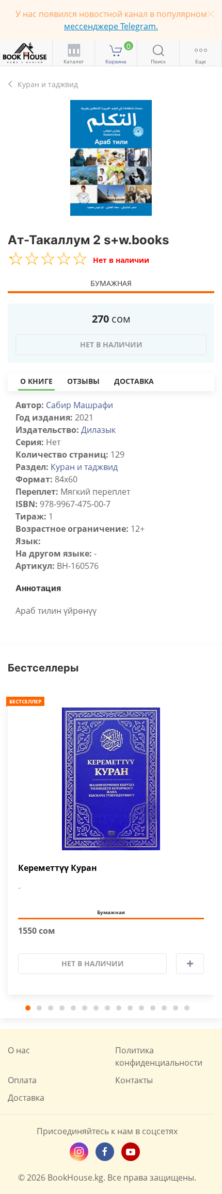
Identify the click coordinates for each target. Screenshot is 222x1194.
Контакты (134, 1080)
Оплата (22, 1080)
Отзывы (83, 381)
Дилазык (98, 429)
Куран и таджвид (84, 467)
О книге (36, 381)
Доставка (134, 381)
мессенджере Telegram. (111, 26)
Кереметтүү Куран (57, 868)
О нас (19, 1050)
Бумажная (111, 283)
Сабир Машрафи (79, 405)
